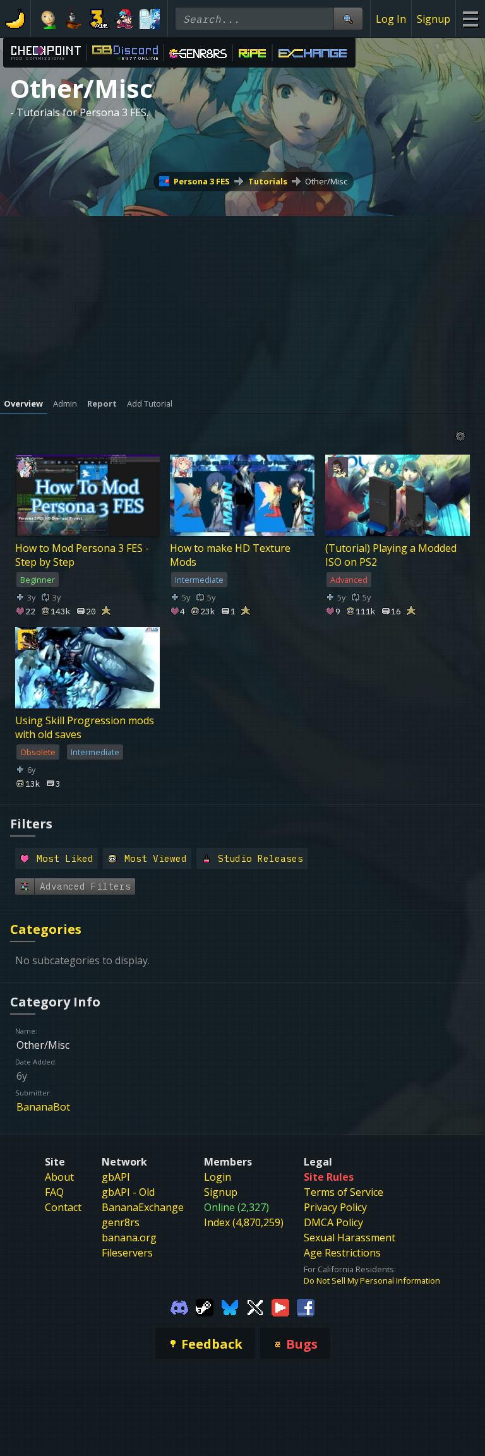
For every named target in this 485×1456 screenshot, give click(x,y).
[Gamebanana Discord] (179, 1306)
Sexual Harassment (349, 1237)
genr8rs (121, 1222)
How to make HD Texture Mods (230, 555)
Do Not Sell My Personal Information (372, 1280)
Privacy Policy (335, 1207)
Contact (63, 1207)
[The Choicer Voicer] (149, 19)
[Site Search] (347, 19)
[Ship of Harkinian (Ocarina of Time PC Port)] (74, 19)
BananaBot (43, 1107)
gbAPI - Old (128, 1192)
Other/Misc (326, 181)
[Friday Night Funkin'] (124, 19)
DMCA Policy (333, 1222)
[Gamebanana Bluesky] (230, 1306)
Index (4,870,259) (244, 1222)
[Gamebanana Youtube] (280, 1306)
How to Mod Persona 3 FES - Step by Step (82, 555)
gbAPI (116, 1177)
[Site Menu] (470, 18)
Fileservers (127, 1253)
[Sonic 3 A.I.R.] (99, 19)
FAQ (54, 1192)
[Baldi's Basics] (48, 19)
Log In (391, 19)
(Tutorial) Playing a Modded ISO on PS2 (391, 555)
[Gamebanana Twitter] (255, 1306)
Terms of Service (343, 1192)
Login (217, 1177)
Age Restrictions (342, 1253)
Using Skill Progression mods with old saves (84, 727)
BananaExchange (143, 1207)
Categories (45, 929)
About (59, 1177)
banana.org (129, 1237)
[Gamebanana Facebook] (306, 1306)
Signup (433, 19)
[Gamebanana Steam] (205, 1306)
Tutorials (267, 181)
